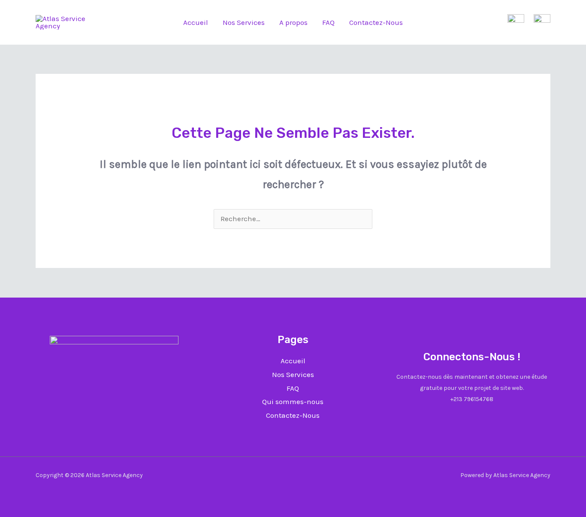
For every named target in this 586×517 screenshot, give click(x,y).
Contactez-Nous (376, 22)
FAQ (328, 22)
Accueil (195, 22)
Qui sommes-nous (292, 401)
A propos (293, 22)
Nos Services (244, 22)
